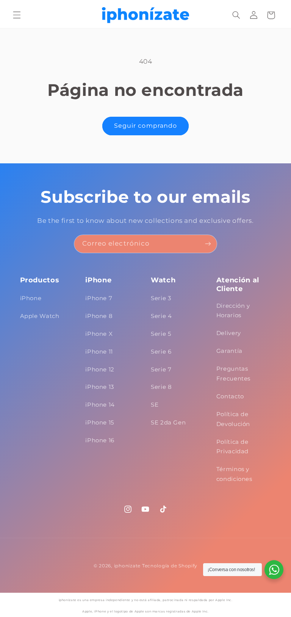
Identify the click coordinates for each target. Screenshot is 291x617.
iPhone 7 (98, 298)
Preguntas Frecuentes (233, 373)
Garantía (229, 351)
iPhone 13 (99, 387)
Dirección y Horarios (233, 310)
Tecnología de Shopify (169, 565)
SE (154, 404)
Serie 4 (161, 316)
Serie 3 (161, 298)
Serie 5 (161, 333)
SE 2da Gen (168, 422)
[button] (16, 15)
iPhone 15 (99, 422)
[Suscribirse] (208, 244)
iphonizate (127, 565)
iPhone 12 (99, 369)
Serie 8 (161, 387)
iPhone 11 (99, 351)
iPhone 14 (100, 404)
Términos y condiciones (234, 474)
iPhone (31, 298)
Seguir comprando (145, 125)
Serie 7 (161, 369)
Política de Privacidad (232, 446)
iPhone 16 (99, 440)
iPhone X (99, 333)
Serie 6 (161, 351)
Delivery (228, 333)
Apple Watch (39, 316)
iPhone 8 (99, 316)
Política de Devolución (233, 419)
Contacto (230, 396)
